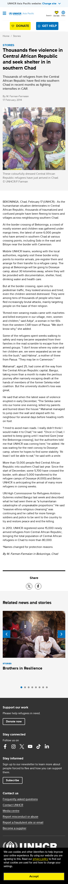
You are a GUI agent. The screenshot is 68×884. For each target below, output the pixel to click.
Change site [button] (49, 3)
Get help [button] (49, 25)
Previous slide (6, 634)
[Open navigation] (4, 13)
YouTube (30, 746)
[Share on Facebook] (38, 586)
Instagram (13, 746)
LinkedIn (46, 746)
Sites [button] (63, 15)
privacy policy (40, 859)
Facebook (5, 746)
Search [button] (49, 15)
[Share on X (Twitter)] (29, 586)
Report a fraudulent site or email (23, 822)
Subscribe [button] (12, 780)
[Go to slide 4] (33, 688)
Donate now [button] (14, 721)
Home (6, 36)
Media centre (11, 811)
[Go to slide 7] (44, 688)
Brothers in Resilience (22, 668)
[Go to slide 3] (29, 688)
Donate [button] (56, 15)
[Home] (21, 14)
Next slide (61, 634)
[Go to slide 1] (22, 688)
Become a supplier (14, 828)
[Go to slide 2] (26, 688)
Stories (17, 36)
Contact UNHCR (13, 805)
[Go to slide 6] (40, 688)
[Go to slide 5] (37, 688)
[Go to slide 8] (48, 688)
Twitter (21, 746)
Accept (34, 876)
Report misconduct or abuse (20, 817)
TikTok (38, 746)
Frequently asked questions (20, 799)
